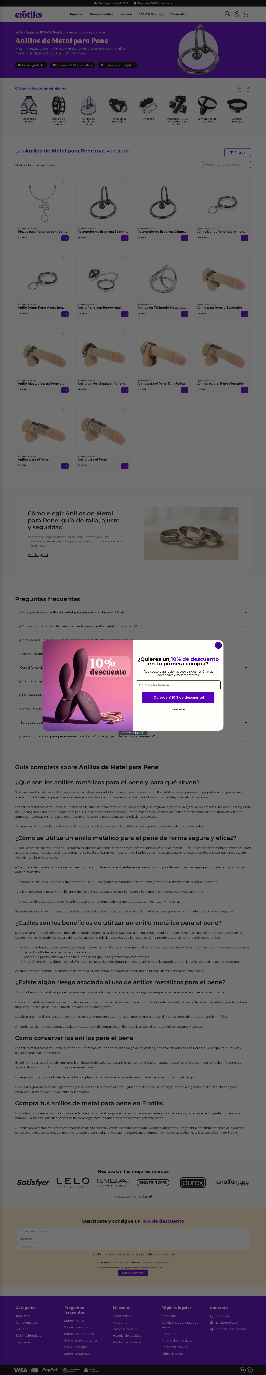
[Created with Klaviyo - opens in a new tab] (133, 733)
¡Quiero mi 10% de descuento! (178, 698)
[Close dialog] (218, 645)
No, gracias (178, 709)
